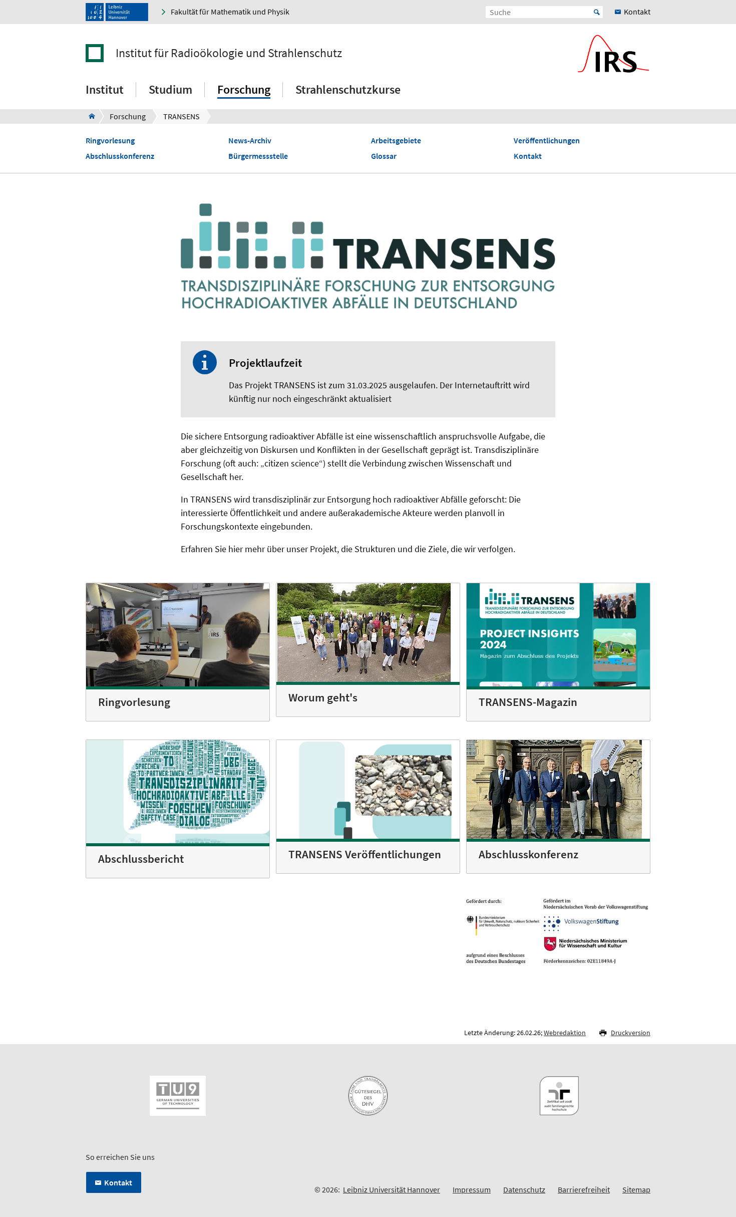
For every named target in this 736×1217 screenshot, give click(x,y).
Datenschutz (524, 1189)
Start (597, 12)
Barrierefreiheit (584, 1189)
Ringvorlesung (110, 140)
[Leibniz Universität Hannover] (117, 12)
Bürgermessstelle (258, 156)
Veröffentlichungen (547, 140)
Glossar (384, 156)
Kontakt (528, 156)
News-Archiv (249, 140)
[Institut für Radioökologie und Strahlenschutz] (89, 116)
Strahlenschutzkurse (348, 89)
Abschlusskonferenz (120, 156)
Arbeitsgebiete (396, 140)
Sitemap (636, 1189)
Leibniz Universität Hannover (391, 1189)
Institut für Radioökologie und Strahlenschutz (229, 53)
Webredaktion (565, 1032)
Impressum (472, 1189)
